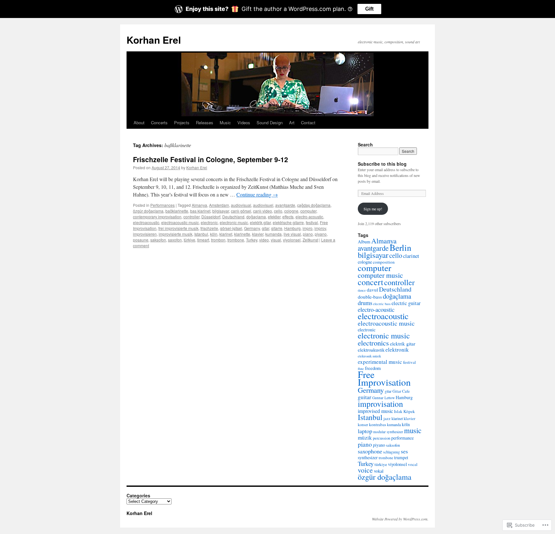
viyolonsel (292, 239)
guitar (364, 397)
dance (362, 290)
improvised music (375, 410)
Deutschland (233, 216)
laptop (365, 431)
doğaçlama (256, 216)
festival (312, 222)
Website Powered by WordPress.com (399, 518)
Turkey (251, 239)
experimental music (380, 361)
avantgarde (285, 205)
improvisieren (145, 234)
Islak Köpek (404, 411)
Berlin (400, 247)
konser (363, 424)
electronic (209, 222)
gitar (265, 228)
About (139, 122)
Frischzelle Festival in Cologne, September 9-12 (210, 159)
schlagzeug (391, 451)
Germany (252, 228)
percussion (381, 438)
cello (278, 211)
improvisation (380, 403)
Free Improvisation (384, 378)
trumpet (401, 457)
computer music (380, 275)
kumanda (273, 234)
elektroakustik (371, 349)
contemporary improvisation (157, 216)
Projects (181, 122)
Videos (243, 122)
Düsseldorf (210, 216)
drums (365, 303)
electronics (373, 342)
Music (225, 122)
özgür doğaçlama (148, 211)
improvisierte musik (175, 234)
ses (404, 451)
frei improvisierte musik (178, 228)
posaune (140, 239)
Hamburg (292, 228)
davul (372, 289)
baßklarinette (176, 211)
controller (191, 216)
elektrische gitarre (288, 222)
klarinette (242, 234)
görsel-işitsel (231, 228)
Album (364, 242)
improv (320, 228)
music (412, 430)
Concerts (159, 122)
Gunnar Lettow (383, 397)
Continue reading (257, 194)
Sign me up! (373, 208)
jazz (387, 418)
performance (402, 438)
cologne (291, 211)
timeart (203, 239)
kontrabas (377, 424)
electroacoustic (146, 222)
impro (308, 228)
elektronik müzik (369, 356)
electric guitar (406, 303)
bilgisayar (220, 211)
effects (288, 216)
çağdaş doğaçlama (313, 205)
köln (213, 234)
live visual (292, 234)
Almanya (199, 205)
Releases (204, 122)
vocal (413, 464)
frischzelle (209, 228)
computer (308, 211)
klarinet (225, 234)
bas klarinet (200, 211)
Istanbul (201, 234)
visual (276, 239)
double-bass (370, 296)
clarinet (411, 255)
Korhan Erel (154, 40)
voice (365, 470)
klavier (257, 234)
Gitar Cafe (401, 391)
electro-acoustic (309, 216)
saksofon (158, 239)
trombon (218, 239)
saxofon (175, 239)
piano (308, 234)
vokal (378, 471)
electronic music (234, 222)
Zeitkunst (310, 239)
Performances (162, 205)
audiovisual (241, 205)
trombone (235, 239)
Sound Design (270, 122)
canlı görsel (241, 211)
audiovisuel (263, 205)
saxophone (370, 451)
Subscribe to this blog (382, 164)
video (264, 239)
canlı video (262, 211)
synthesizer (368, 457)
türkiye (189, 239)
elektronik (397, 349)
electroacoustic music (180, 222)
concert (370, 281)
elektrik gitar (260, 222)
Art (292, 122)
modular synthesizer (388, 431)
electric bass (382, 304)
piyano (321, 234)
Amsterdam (219, 205)
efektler (274, 216)
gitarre (276, 228)
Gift (369, 9)
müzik (365, 437)
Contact (308, 122)
